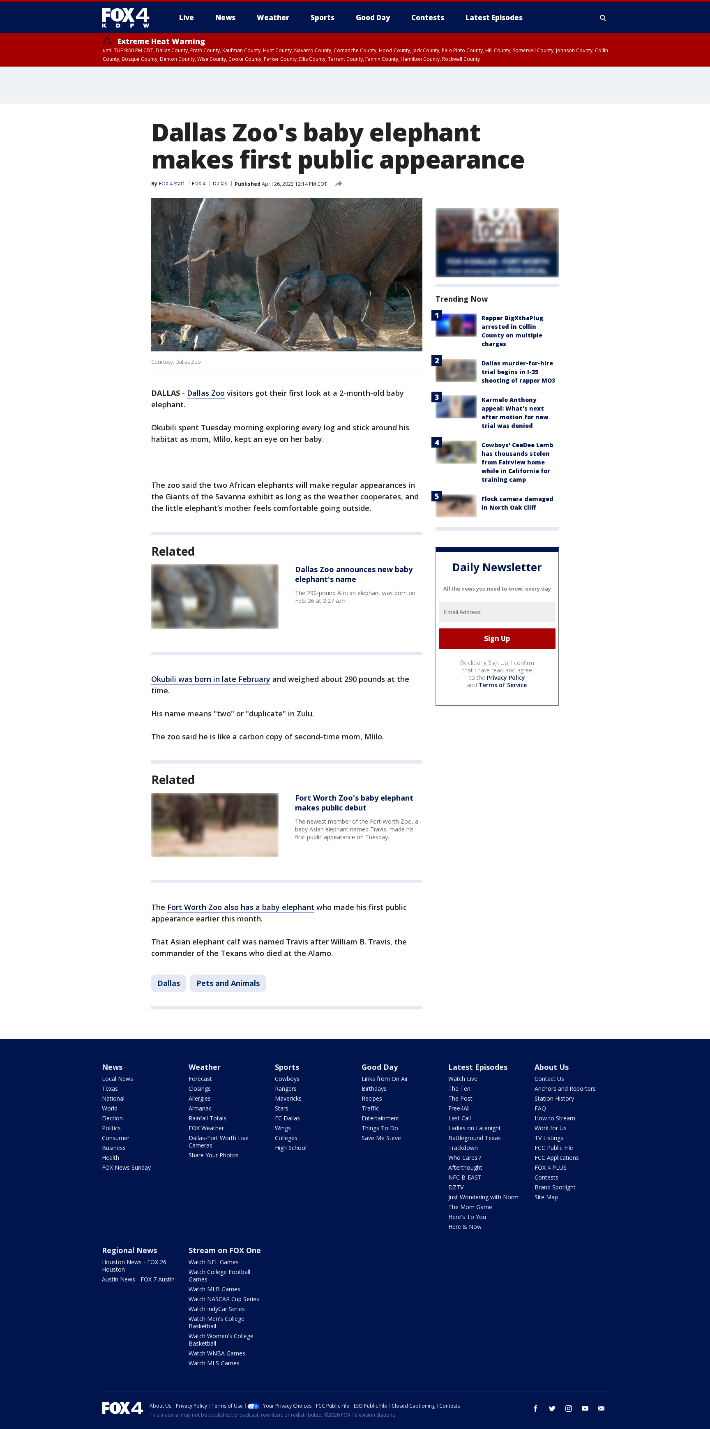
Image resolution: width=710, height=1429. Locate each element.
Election (112, 1118)
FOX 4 (198, 183)
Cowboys (287, 1079)
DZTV (455, 1187)
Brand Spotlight (555, 1187)
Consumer (115, 1138)
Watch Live (462, 1079)
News (112, 1067)
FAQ (540, 1108)
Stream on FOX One (225, 1250)
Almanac (200, 1108)
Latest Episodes (477, 1067)
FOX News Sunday (126, 1167)
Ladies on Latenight (474, 1128)
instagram (568, 1408)
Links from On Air (385, 1079)
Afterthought (465, 1167)
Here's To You (467, 1217)
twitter (552, 1408)
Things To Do (380, 1128)
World (110, 1108)
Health (110, 1157)
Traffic (370, 1108)
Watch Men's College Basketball (216, 1322)
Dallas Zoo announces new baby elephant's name (354, 574)
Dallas (220, 183)
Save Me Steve (381, 1138)
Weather (205, 1067)
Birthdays (374, 1088)
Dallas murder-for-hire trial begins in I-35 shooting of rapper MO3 (518, 371)
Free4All (459, 1108)
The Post (460, 1098)
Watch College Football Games (219, 1275)
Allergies (200, 1098)
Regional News (129, 1250)
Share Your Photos (214, 1155)
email (601, 1408)
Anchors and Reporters (565, 1088)
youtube (585, 1408)
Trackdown (463, 1148)
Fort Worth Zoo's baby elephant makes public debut (354, 803)
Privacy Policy (506, 677)
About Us (552, 1067)
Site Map (546, 1197)
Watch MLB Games (214, 1289)
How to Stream (555, 1118)
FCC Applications (557, 1157)
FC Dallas (287, 1118)
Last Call (459, 1118)
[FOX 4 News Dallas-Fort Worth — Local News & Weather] (129, 18)
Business (114, 1148)
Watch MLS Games (214, 1363)
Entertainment (380, 1118)
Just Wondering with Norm (483, 1197)
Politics (111, 1128)
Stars (281, 1108)
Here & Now (465, 1226)
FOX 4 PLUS (551, 1167)
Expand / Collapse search (603, 18)
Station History (554, 1098)
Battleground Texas (474, 1138)
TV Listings (549, 1138)
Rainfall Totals (207, 1118)
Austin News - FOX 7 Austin (138, 1279)
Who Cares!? (464, 1157)
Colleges (286, 1138)
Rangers (286, 1088)
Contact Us (549, 1079)
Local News (117, 1079)
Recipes (372, 1098)
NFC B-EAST (465, 1177)
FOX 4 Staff (171, 183)
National (113, 1098)
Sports (287, 1067)
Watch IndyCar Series (217, 1309)
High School (291, 1148)
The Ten (459, 1088)
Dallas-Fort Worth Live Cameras (219, 1141)
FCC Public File (554, 1148)
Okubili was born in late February (210, 679)
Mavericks (288, 1098)
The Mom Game (470, 1207)
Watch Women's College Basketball (221, 1339)
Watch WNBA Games (217, 1353)
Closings (200, 1088)
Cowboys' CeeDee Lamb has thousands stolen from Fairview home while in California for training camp (517, 462)
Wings (283, 1128)
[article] (215, 596)
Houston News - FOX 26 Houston (134, 1265)
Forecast (200, 1079)
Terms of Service (503, 685)
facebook (535, 1408)
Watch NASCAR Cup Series (224, 1299)
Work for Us (551, 1128)
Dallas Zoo (206, 393)
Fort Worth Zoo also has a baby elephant (240, 907)
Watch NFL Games (214, 1262)
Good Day (380, 1067)
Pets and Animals (228, 983)
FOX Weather (206, 1128)
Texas (110, 1088)
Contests (546, 1177)
